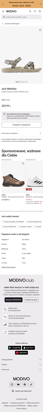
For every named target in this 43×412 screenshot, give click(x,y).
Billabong (5, 249)
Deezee (4, 244)
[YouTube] (18, 384)
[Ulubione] (35, 11)
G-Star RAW (26, 253)
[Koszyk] (39, 11)
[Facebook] (24, 384)
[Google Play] (14, 348)
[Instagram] (12, 384)
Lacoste (4, 263)
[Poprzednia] (2, 4)
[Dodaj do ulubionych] (40, 30)
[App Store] (28, 348)
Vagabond (5, 239)
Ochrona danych (21, 408)
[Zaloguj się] (30, 11)
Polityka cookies (32, 406)
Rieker (24, 244)
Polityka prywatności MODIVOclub (15, 406)
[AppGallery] (21, 353)
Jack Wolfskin (9, 88)
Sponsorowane (6, 159)
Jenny (24, 249)
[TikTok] (31, 384)
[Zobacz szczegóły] (40, 133)
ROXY (4, 253)
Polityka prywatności (33, 403)
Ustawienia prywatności (17, 403)
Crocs (24, 263)
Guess (4, 258)
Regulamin (5, 403)
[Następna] (40, 4)
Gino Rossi (25, 239)
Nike (23, 258)
